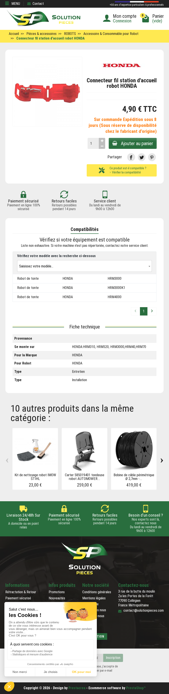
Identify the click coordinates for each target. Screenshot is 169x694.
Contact (38, 4)
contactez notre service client (126, 245)
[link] (131, 157)
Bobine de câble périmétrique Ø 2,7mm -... (134, 477)
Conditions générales (96, 592)
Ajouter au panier (137, 143)
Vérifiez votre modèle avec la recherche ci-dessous (56, 256)
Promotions (57, 592)
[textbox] (84, 266)
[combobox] (84, 266)
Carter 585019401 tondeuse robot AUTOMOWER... (84, 477)
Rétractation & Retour (20, 592)
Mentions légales (94, 598)
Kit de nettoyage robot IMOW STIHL (35, 477)
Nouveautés (57, 598)
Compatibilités (85, 229)
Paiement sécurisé (18, 598)
